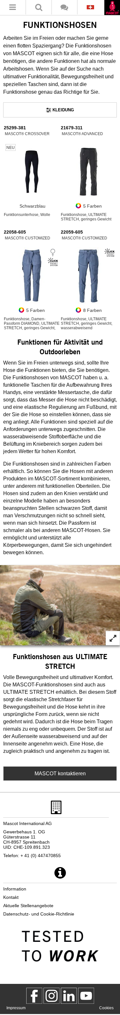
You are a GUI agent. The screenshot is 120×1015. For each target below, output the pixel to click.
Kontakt (11, 897)
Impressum (16, 1008)
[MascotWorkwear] (34, 996)
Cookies (106, 1008)
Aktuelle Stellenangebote (28, 905)
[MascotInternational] (86, 996)
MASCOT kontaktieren (60, 773)
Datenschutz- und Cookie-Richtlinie (38, 913)
